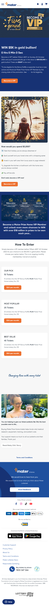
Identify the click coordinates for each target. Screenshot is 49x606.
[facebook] (16, 504)
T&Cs (29, 72)
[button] (2, 4)
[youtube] (30, 504)
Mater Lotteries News (10, 560)
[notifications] (38, 4)
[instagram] (21, 504)
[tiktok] (25, 504)
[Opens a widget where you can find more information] (8, 602)
